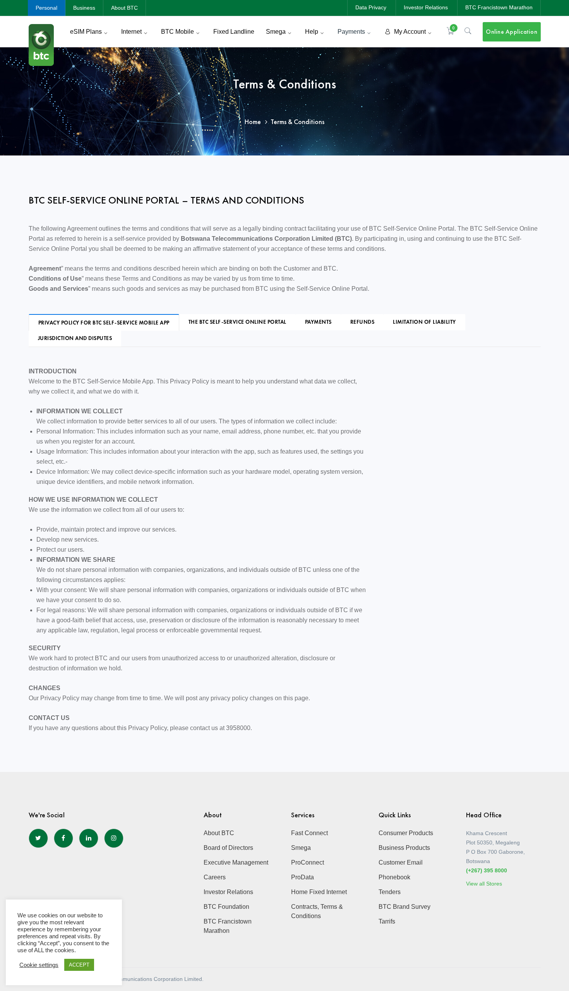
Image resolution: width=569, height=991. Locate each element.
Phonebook (394, 877)
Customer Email (401, 862)
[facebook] (63, 838)
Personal (46, 8)
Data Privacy (370, 7)
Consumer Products (406, 833)
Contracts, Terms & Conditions (317, 911)
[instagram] (113, 838)
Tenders (390, 892)
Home (253, 121)
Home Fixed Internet (319, 892)
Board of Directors (228, 847)
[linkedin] (88, 838)
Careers (215, 877)
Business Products (404, 847)
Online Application (511, 32)
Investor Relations (426, 7)
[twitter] (38, 838)
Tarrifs (387, 921)
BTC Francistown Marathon (499, 7)
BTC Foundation (226, 906)
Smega (301, 847)
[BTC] (41, 44)
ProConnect (307, 862)
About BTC (124, 8)
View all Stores (484, 884)
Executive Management (236, 862)
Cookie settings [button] (38, 965)
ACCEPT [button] (79, 965)
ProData (302, 877)
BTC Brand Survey (404, 906)
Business (84, 8)
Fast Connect (309, 833)
